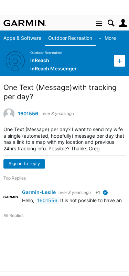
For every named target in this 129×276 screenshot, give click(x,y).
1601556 (28, 113)
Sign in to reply (24, 163)
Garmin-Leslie (39, 192)
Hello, (29, 200)
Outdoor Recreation (70, 38)
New (119, 60)
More (110, 38)
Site (99, 24)
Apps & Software (22, 38)
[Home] (24, 23)
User (123, 23)
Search (111, 23)
